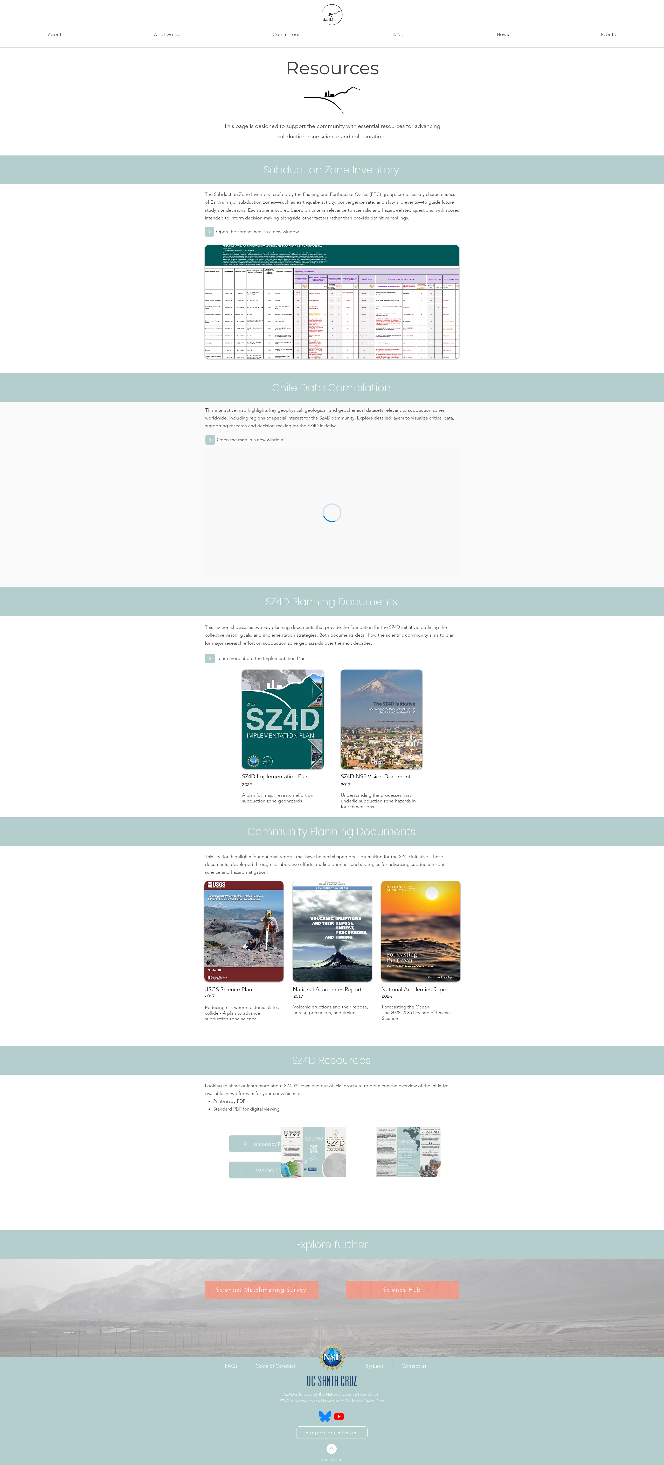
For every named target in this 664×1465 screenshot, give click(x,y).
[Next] (209, 232)
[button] (54, 35)
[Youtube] (339, 1416)
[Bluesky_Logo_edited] (325, 1416)
